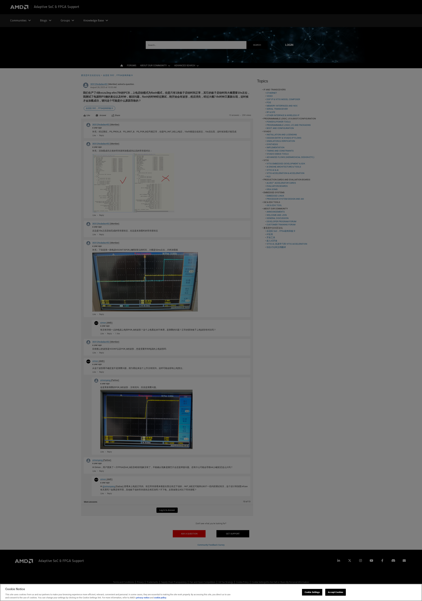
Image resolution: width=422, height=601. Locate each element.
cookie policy (160, 597)
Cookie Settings (312, 592)
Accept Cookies (335, 592)
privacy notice (143, 597)
